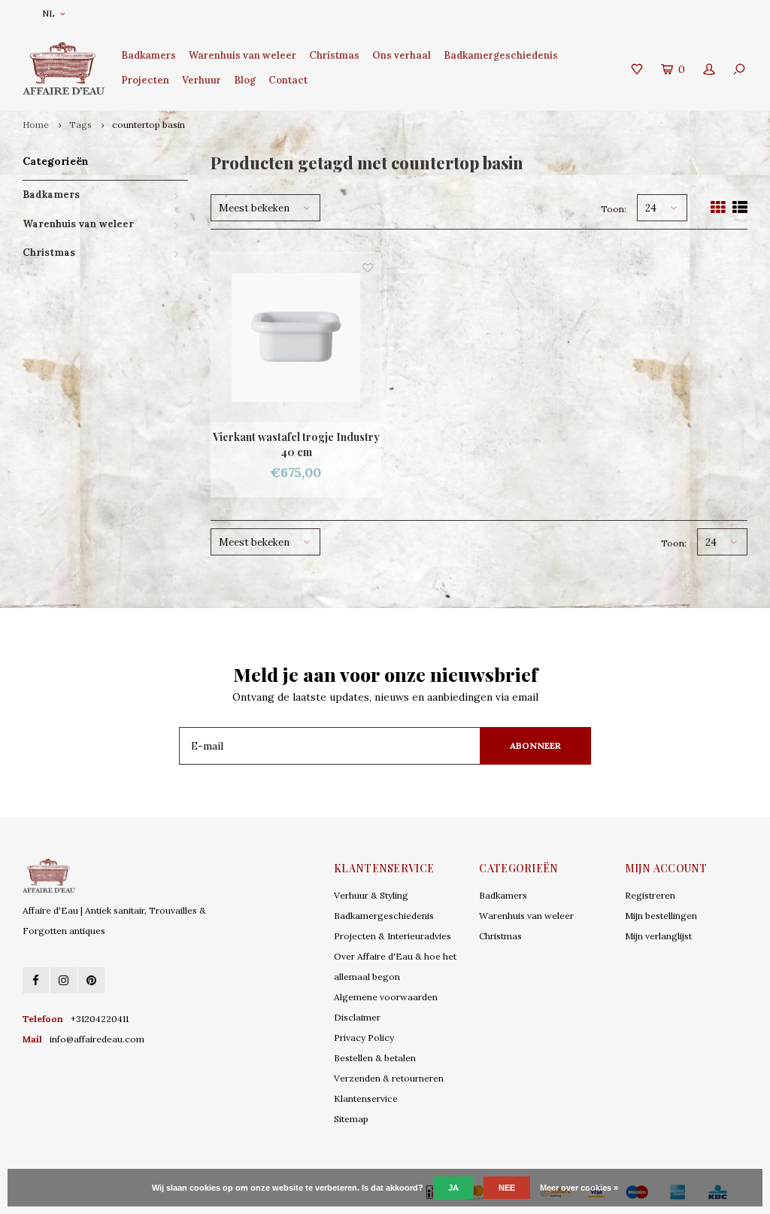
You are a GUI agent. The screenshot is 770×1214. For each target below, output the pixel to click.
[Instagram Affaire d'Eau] (63, 980)
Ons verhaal (401, 55)
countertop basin (148, 124)
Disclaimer (357, 1017)
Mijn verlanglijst (658, 936)
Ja (453, 1187)
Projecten (145, 80)
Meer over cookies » (579, 1187)
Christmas (334, 55)
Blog (245, 80)
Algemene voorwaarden (386, 997)
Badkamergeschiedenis (501, 55)
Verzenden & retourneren (389, 1078)
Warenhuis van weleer (242, 55)
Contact (288, 80)
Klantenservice (366, 1098)
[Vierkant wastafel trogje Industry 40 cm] (295, 337)
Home (36, 124)
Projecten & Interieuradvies (392, 936)
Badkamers (148, 55)
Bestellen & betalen (375, 1057)
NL (48, 13)
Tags (80, 124)
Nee (507, 1187)
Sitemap (351, 1118)
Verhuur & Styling (371, 895)
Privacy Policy (364, 1037)
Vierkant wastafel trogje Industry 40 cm (296, 444)
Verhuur (201, 80)
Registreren (650, 895)
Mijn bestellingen (661, 915)
